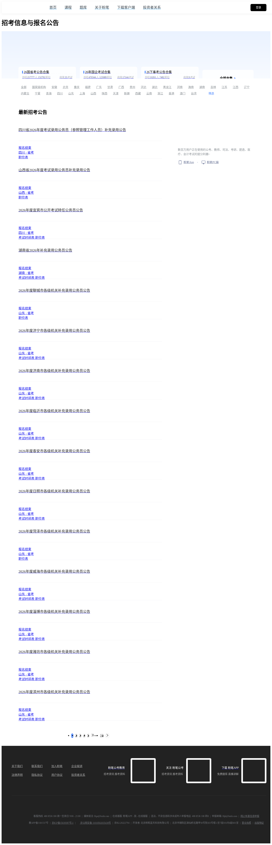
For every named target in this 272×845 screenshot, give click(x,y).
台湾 (194, 93)
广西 (121, 87)
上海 (82, 93)
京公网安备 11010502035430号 (95, 823)
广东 (99, 87)
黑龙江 (167, 87)
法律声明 (17, 774)
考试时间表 (27, 237)
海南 (191, 87)
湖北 (155, 87)
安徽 (54, 87)
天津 (115, 93)
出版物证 (259, 823)
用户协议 (57, 774)
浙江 (160, 93)
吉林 (213, 87)
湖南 (202, 87)
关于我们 (17, 766)
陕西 (104, 93)
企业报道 (76, 766)
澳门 (182, 93)
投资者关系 (78, 774)
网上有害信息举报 (250, 816)
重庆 (76, 87)
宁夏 (37, 93)
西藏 (138, 93)
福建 (88, 87)
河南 (180, 87)
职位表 (23, 157)
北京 (65, 87)
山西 (93, 93)
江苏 (224, 87)
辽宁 (246, 87)
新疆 (127, 93)
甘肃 (110, 87)
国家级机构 (39, 87)
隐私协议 (37, 774)
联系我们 (37, 766)
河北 (143, 87)
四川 (60, 93)
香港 (171, 93)
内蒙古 (25, 93)
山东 (71, 93)
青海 (49, 93)
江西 (235, 87)
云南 (149, 93)
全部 (23, 87)
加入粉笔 (57, 766)
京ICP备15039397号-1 (62, 823)
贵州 (132, 87)
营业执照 (246, 823)
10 (101, 735)
